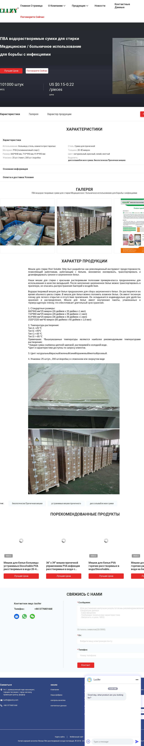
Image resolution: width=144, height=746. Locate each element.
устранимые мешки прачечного (66, 503)
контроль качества (58, 700)
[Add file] (88, 741)
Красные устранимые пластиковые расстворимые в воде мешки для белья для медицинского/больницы (19, 569)
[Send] (137, 741)
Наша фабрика (56, 695)
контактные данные (58, 706)
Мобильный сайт (76, 737)
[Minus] (137, 679)
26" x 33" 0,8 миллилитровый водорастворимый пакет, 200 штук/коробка (106, 566)
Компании (55, 690)
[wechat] (32, 616)
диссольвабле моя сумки (102, 503)
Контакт (85, 665)
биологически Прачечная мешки (27, 503)
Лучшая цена (11, 70)
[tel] (40, 616)
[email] (16, 616)
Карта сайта (60, 737)
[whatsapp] (24, 616)
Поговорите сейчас (37, 70)
